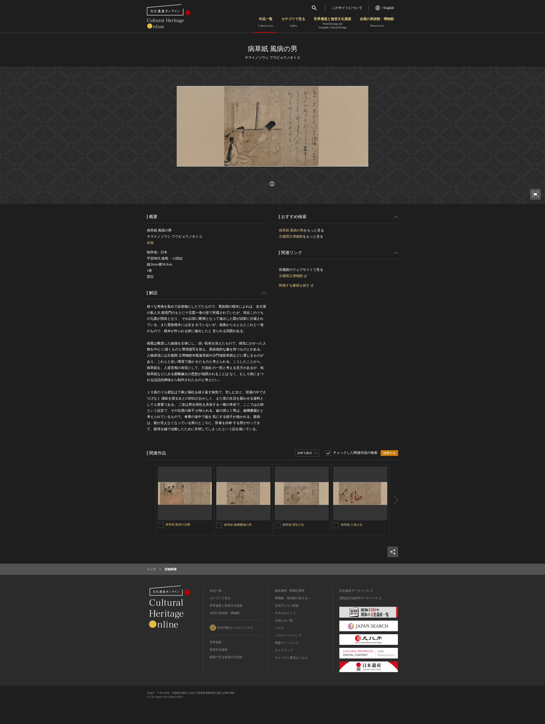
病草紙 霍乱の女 (293, 524)
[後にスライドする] (394, 500)
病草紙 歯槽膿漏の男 (238, 524)
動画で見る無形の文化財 (226, 657)
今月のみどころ (285, 613)
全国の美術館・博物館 (377, 22)
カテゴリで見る (293, 22)
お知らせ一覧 (284, 620)
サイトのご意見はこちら (291, 657)
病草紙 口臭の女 (352, 524)
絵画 (150, 242)
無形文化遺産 (219, 649)
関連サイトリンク (287, 642)
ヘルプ (279, 628)
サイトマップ (284, 650)
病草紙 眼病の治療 (178, 524)
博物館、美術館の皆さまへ (293, 598)
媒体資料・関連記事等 (290, 590)
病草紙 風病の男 (291, 230)
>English (388, 8)
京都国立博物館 (291, 236)
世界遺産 (216, 642)
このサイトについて (347, 8)
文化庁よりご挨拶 (287, 605)
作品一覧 (265, 22)
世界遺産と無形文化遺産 (332, 23)
